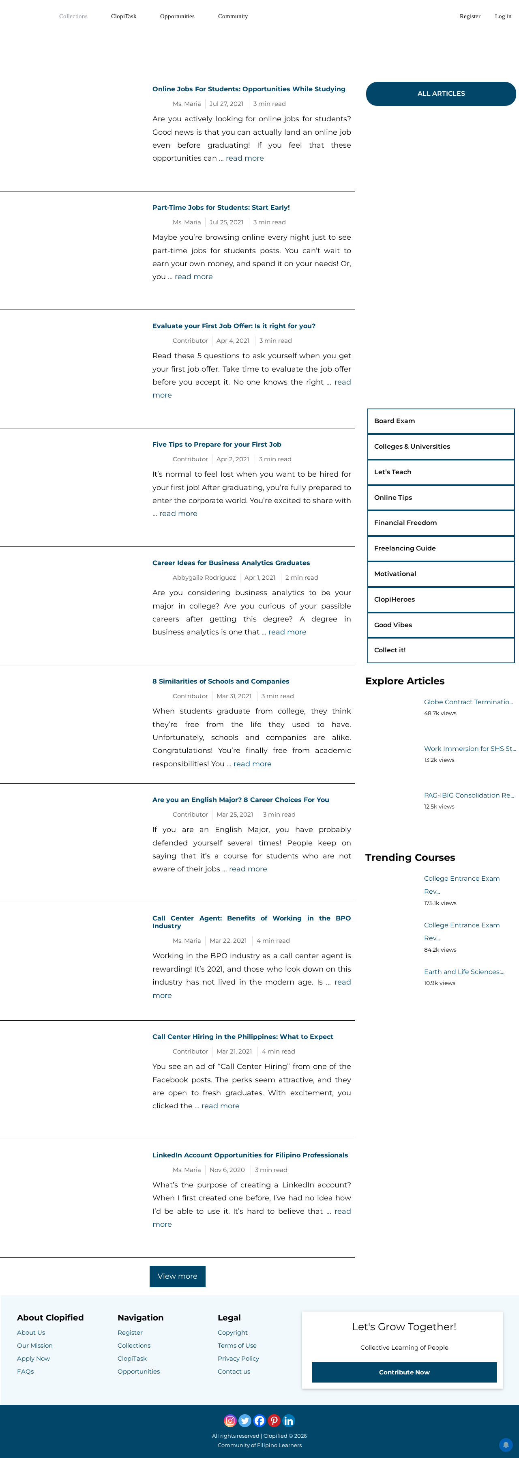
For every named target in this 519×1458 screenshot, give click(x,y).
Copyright (233, 1332)
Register (470, 16)
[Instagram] (230, 1420)
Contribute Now (404, 1372)
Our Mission (35, 1345)
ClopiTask (124, 16)
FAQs (25, 1371)
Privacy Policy (238, 1358)
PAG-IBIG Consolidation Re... (469, 795)
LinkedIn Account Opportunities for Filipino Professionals (250, 1155)
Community (233, 16)
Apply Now (33, 1358)
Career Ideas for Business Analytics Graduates (231, 563)
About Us (31, 1332)
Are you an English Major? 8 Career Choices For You (240, 800)
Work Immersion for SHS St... (470, 749)
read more (245, 158)
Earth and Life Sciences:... (464, 972)
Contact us (234, 1371)
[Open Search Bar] (441, 16)
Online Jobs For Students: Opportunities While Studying (248, 89)
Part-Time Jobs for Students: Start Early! (221, 207)
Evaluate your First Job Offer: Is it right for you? (233, 326)
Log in (503, 16)
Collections (73, 16)
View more (177, 1276)
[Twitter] (244, 1420)
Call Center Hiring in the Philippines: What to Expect (242, 1037)
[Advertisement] (259, 50)
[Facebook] (259, 1420)
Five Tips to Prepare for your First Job (216, 444)
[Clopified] (26, 16)
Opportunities (177, 16)
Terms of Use (237, 1345)
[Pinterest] (274, 1420)
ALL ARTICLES (441, 93)
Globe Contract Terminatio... (468, 702)
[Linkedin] (288, 1420)
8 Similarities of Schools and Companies (221, 681)
